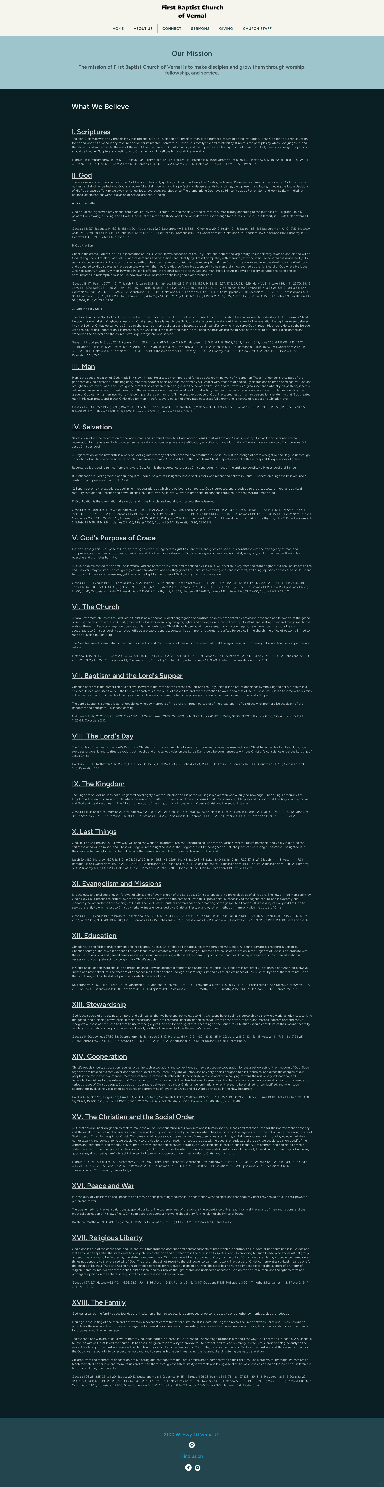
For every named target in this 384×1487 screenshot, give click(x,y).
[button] (188, 1468)
